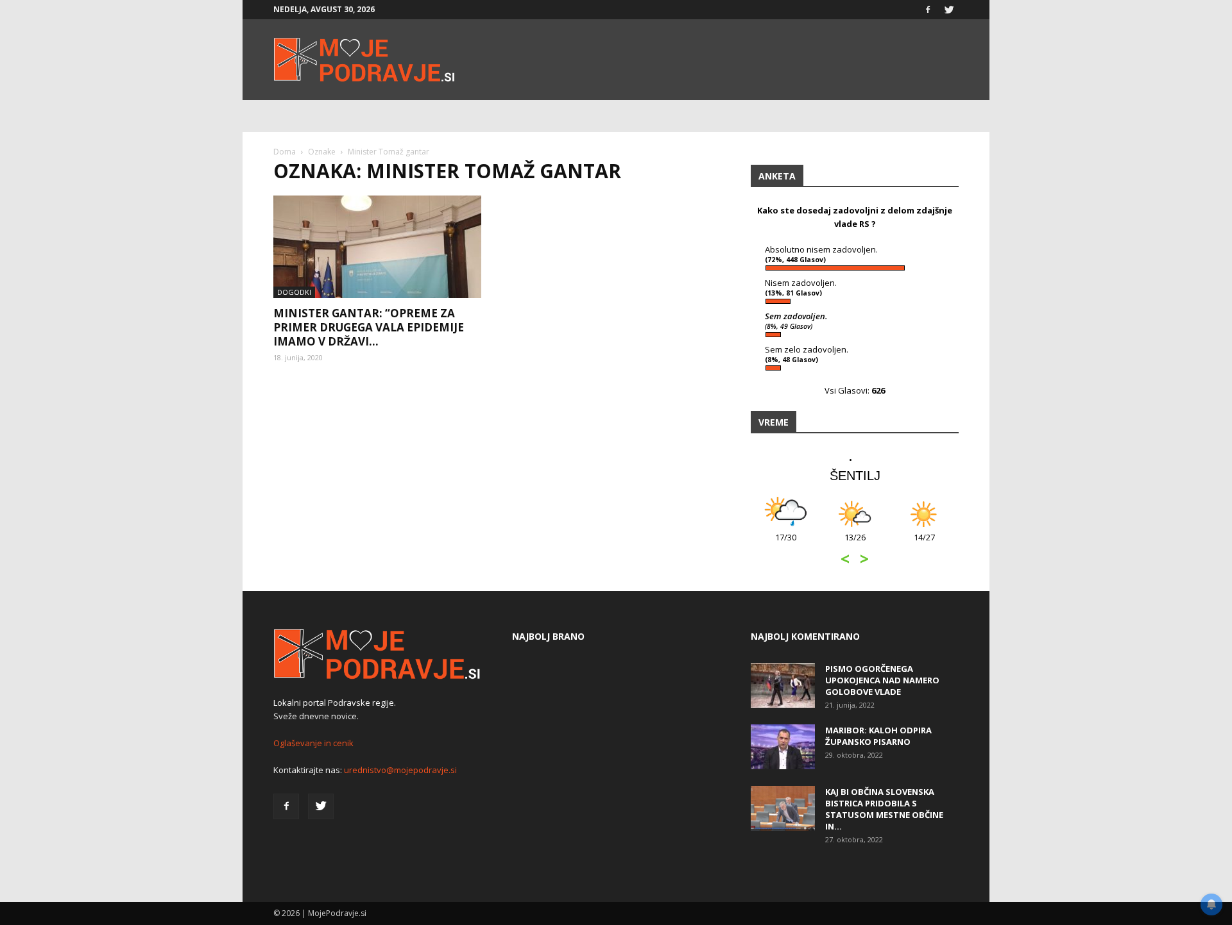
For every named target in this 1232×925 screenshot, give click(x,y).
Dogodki (294, 292)
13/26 (855, 543)
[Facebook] (927, 9)
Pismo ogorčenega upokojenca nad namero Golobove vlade (882, 680)
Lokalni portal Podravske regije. (334, 702)
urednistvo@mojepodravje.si (400, 770)
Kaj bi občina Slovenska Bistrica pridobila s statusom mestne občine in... (884, 809)
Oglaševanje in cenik (313, 743)
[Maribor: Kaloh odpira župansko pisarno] (783, 746)
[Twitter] (949, 9)
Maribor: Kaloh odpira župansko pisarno (878, 735)
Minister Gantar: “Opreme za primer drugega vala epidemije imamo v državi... (368, 327)
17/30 (785, 543)
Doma (284, 151)
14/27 (924, 543)
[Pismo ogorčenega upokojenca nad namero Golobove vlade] (783, 685)
